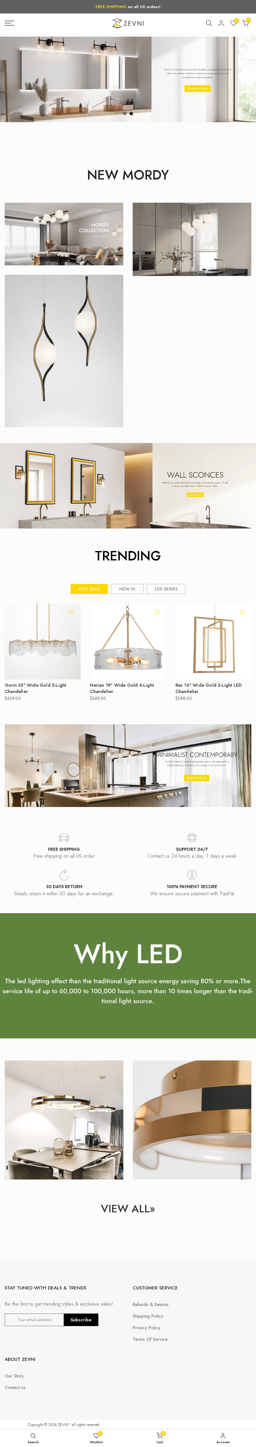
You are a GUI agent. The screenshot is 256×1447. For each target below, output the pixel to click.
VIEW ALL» (128, 1208)
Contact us (15, 1387)
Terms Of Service (150, 1339)
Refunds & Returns (151, 1304)
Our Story (14, 1375)
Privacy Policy (146, 1327)
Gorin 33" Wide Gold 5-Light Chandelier (35, 688)
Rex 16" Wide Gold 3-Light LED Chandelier (208, 688)
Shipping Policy (148, 1316)
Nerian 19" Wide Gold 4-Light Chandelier (122, 688)
